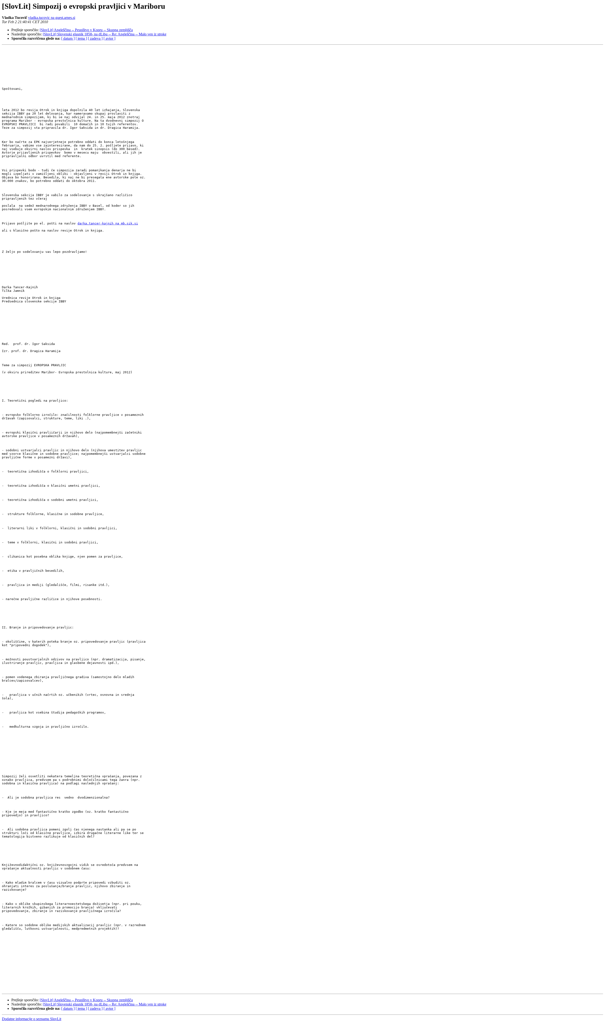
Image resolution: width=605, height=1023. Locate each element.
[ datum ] (68, 38)
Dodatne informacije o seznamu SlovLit (31, 1019)
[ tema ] (81, 38)
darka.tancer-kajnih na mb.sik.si (108, 223)
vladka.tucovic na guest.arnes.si (51, 18)
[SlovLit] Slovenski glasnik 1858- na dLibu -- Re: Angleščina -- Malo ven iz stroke (104, 34)
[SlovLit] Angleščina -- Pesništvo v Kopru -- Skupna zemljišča (86, 30)
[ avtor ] (109, 38)
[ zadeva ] (95, 38)
